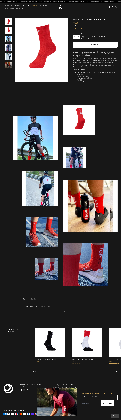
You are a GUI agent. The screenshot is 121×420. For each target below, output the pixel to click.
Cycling (59, 385)
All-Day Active (9, 8)
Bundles (35, 6)
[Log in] (109, 7)
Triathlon (53, 385)
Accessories (43, 6)
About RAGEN (55, 387)
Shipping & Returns (66, 387)
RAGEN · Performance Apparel (16, 410)
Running (65, 385)
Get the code (108, 403)
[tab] (33, 371)
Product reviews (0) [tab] (30, 306)
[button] (113, 7)
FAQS (71, 385)
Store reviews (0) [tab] (44, 306)
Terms (75, 387)
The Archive (20, 8)
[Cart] (116, 7)
